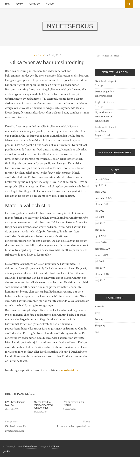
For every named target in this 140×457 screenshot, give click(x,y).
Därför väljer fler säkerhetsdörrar (104, 94)
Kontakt (34, 4)
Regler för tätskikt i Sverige (73, 403)
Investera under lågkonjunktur (73, 426)
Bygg (97, 313)
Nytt (19, 4)
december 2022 (103, 198)
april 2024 (100, 185)
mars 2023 (100, 192)
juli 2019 (99, 261)
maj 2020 (100, 230)
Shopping (100, 325)
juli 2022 (99, 211)
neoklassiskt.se (70, 370)
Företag (99, 319)
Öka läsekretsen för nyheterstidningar (15, 428)
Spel (97, 332)
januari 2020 (101, 255)
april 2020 (100, 236)
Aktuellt (40, 55)
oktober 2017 (102, 274)
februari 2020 (102, 249)
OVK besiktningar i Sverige (15, 403)
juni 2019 (100, 268)
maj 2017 (100, 280)
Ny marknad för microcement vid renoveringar (43, 405)
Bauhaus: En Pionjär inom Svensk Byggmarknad (106, 131)
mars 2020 (101, 242)
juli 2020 (99, 217)
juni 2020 (100, 223)
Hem (7, 4)
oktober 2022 (102, 204)
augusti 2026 (102, 179)
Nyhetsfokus (30, 446)
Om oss (50, 4)
